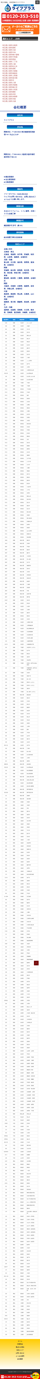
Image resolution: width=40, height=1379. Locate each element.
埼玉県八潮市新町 (9, 48)
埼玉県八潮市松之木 (9, 66)
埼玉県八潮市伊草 (9, 94)
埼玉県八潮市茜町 (9, 92)
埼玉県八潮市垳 (8, 80)
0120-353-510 (22, 194)
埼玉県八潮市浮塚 (9, 99)
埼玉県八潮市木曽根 (9, 85)
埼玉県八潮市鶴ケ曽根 (10, 55)
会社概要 (20, 1359)
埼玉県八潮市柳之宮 (9, 87)
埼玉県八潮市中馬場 (9, 57)
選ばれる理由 (20, 1347)
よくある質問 (20, 1356)
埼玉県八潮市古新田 (9, 45)
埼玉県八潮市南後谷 (9, 73)
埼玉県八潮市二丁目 (9, 62)
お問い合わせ (20, 1353)
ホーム (20, 1341)
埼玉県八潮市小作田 (9, 90)
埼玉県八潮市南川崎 (9, 78)
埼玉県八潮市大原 (9, 50)
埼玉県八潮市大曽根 (9, 71)
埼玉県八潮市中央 (9, 52)
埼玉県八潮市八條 (9, 64)
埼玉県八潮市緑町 (9, 69)
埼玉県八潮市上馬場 (9, 75)
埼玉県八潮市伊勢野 (9, 96)
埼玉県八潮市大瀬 (9, 101)
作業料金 (20, 1344)
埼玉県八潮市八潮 (9, 83)
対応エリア (20, 1350)
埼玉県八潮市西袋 (9, 59)
